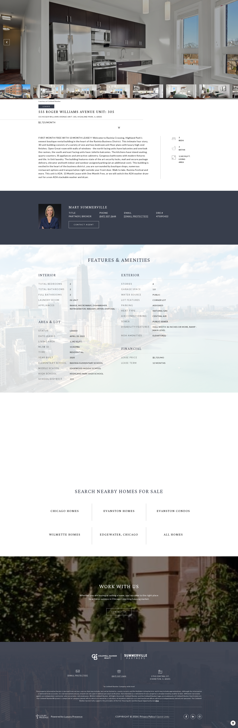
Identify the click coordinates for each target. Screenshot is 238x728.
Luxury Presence (73, 716)
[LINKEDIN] (192, 716)
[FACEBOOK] (186, 716)
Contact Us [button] (119, 612)
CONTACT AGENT (84, 225)
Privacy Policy (147, 716)
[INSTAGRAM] (199, 716)
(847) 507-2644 (107, 216)
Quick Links (163, 716)
